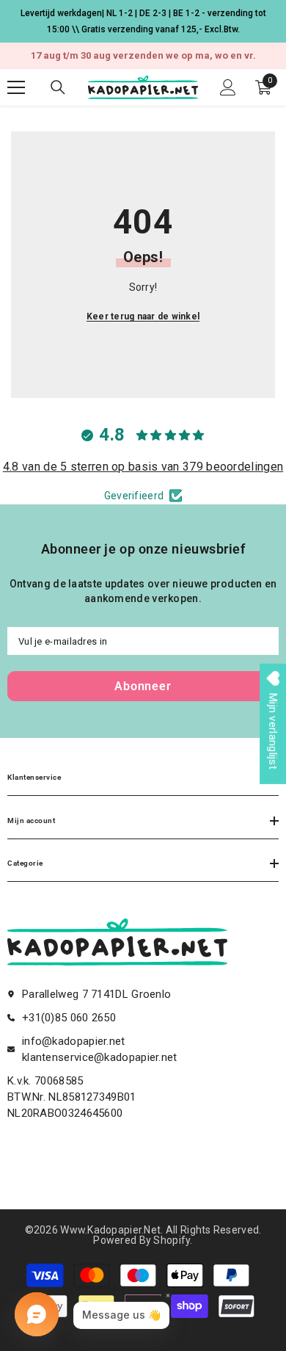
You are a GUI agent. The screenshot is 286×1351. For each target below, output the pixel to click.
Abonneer (142, 686)
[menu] (16, 87)
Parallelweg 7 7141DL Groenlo (96, 994)
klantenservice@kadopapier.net (99, 1057)
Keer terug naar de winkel (143, 316)
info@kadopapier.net (73, 1041)
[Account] (228, 87)
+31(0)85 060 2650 (69, 1017)
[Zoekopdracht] (58, 87)
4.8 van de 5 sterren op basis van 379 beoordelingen (143, 467)
